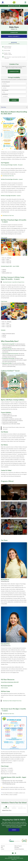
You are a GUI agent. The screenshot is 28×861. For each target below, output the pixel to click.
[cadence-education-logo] (14, 840)
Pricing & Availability (13, 36)
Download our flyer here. (8, 175)
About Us (3, 845)
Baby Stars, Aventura (14, 5)
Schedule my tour (14, 71)
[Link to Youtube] (13, 853)
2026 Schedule (4, 687)
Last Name (6, 86)
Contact (14, 829)
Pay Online (17, 847)
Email (5, 94)
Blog (2, 847)
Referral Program (18, 845)
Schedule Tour (14, 32)
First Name (6, 81)
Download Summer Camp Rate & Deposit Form (13, 282)
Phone (5, 90)
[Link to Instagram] (15, 853)
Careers (2, 849)
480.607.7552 (14, 859)
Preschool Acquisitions (19, 849)
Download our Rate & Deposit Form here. (12, 700)
